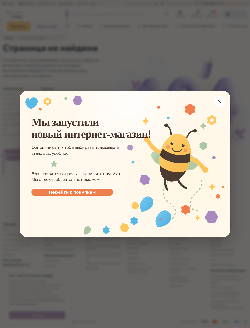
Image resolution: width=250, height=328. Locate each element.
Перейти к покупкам (71, 192)
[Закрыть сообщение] (219, 101)
